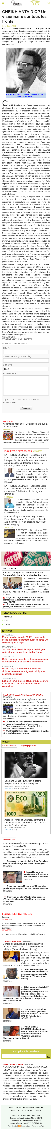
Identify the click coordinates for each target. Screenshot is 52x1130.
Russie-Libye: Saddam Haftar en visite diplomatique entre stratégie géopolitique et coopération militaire (23, 671)
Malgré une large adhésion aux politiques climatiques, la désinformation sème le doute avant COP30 (24, 599)
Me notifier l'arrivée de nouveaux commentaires (22, 401)
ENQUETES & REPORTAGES (18, 451)
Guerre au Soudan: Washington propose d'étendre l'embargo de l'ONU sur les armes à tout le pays (24, 899)
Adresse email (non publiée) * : (18, 357)
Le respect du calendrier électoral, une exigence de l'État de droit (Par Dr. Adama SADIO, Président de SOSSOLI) (34, 1013)
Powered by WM (38, 1126)
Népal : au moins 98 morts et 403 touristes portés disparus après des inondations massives (25, 887)
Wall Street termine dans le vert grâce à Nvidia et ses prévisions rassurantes (25, 732)
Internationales (9, 839)
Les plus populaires (28, 746)
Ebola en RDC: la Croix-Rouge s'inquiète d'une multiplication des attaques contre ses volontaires (25, 684)
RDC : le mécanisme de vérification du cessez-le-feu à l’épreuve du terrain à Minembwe (25, 660)
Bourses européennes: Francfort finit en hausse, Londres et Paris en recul (23, 727)
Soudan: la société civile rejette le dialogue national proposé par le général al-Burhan (23, 650)
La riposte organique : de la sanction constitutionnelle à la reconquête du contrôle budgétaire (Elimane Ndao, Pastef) (34, 974)
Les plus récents (9, 746)
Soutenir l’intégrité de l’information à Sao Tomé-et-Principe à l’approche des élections (25, 574)
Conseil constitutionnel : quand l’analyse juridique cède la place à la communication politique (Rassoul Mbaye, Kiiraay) (24, 946)
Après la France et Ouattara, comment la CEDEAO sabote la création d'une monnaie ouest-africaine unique (26, 822)
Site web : (8, 365)
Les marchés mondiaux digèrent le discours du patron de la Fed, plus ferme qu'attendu (25, 700)
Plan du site (12, 1126)
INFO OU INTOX (9, 569)
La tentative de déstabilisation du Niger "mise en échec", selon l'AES (25, 844)
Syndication (25, 1126)
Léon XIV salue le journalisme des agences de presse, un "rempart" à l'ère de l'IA (25, 605)
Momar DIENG (8, 337)
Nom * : (6, 348)
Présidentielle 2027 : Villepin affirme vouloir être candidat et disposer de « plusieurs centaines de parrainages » (23, 923)
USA (5, 620)
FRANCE (7, 617)
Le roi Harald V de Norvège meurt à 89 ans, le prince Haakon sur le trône (36, 874)
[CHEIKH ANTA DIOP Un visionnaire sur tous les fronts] (26, 49)
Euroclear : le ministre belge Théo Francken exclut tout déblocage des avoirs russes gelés (25, 862)
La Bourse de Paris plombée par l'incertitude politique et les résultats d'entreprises (25, 722)
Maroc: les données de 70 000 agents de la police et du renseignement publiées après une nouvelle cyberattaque (25, 640)
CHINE (6, 624)
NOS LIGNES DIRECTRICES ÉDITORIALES (25, 1067)
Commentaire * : (11, 374)
